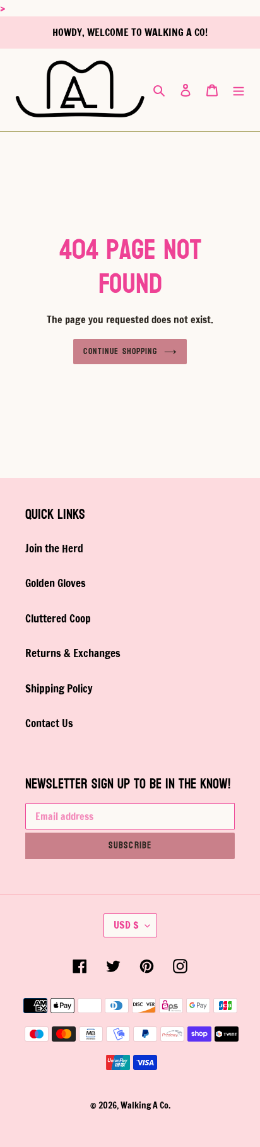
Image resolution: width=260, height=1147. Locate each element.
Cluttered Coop (58, 618)
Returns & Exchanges (73, 653)
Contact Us (49, 723)
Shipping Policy (58, 688)
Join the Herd (54, 548)
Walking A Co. (145, 1105)
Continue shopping (120, 351)
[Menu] (238, 89)
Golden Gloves (55, 583)
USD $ (126, 925)
